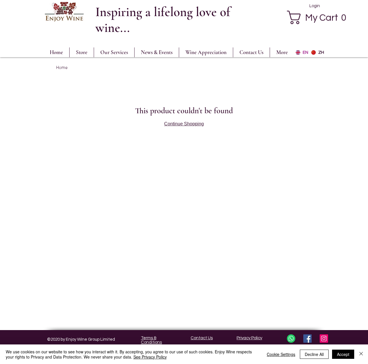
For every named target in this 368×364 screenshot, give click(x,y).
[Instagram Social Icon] (324, 338)
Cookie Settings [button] (281, 354)
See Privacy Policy (150, 357)
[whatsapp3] (291, 338)
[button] (206, 52)
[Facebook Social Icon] (307, 338)
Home (62, 68)
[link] (320, 17)
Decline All (314, 354)
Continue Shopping (184, 123)
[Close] (361, 354)
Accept (343, 354)
